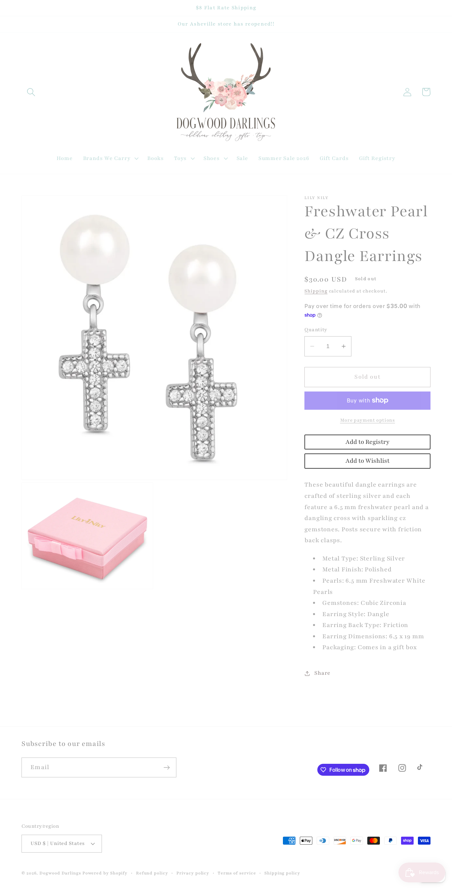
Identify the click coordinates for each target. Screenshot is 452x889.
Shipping (315, 291)
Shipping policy (282, 873)
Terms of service (237, 873)
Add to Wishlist (367, 461)
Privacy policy (192, 873)
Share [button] (322, 673)
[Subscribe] (166, 768)
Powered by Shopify (104, 873)
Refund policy (152, 873)
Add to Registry (367, 442)
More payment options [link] (367, 420)
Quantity (315, 329)
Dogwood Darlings (60, 873)
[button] (31, 91)
